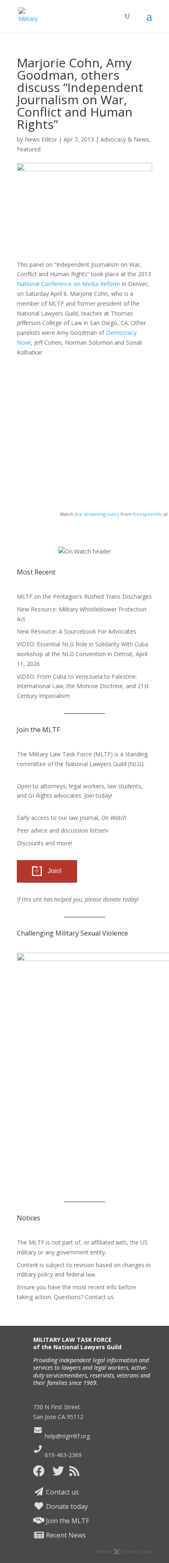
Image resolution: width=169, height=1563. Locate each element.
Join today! (98, 795)
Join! (55, 870)
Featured (29, 149)
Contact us (61, 1492)
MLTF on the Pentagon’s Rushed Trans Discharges (84, 596)
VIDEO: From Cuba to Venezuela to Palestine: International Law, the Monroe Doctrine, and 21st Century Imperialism (83, 686)
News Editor (41, 139)
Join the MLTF (66, 1520)
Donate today (66, 1506)
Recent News (65, 1535)
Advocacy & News (124, 139)
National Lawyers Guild (95, 764)
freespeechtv (147, 514)
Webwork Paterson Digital (123, 1551)
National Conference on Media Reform (68, 284)
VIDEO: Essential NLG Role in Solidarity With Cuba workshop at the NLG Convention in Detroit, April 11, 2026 (82, 654)
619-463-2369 (62, 1455)
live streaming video (97, 514)
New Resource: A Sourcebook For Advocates (76, 631)
